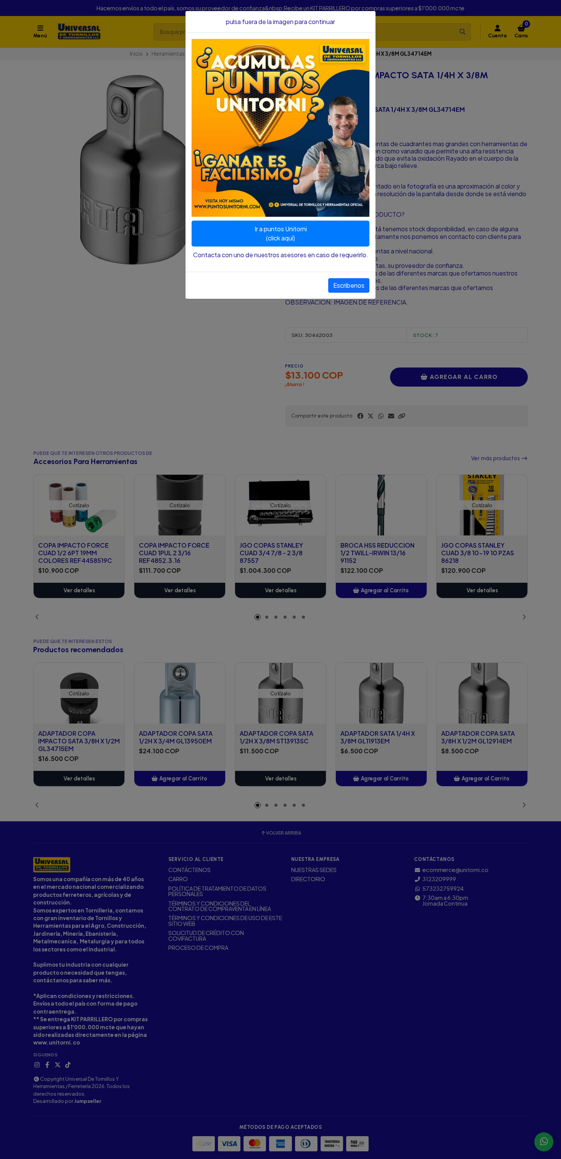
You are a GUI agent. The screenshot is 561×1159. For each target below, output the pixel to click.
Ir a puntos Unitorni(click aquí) (281, 233)
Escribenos (348, 285)
